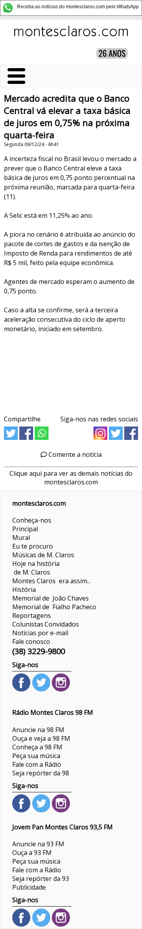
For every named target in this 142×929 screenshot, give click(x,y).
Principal (25, 529)
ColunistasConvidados (45, 624)
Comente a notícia (74, 454)
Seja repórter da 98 (40, 773)
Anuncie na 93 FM (38, 844)
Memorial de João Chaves (50, 598)
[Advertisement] (71, 371)
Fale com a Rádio (36, 764)
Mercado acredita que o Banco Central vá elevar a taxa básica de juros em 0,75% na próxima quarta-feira (67, 116)
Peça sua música (36, 755)
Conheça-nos (31, 520)
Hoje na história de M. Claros (36, 568)
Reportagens (31, 615)
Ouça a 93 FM (32, 852)
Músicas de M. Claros (43, 555)
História (24, 589)
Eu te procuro (32, 546)
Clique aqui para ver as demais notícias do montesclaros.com (71, 477)
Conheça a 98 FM (37, 747)
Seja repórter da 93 (40, 878)
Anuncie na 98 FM (38, 729)
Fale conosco (31, 641)
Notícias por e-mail (40, 633)
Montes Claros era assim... (51, 581)
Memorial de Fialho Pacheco (54, 607)
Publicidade (29, 887)
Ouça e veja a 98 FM (41, 738)
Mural (21, 537)
